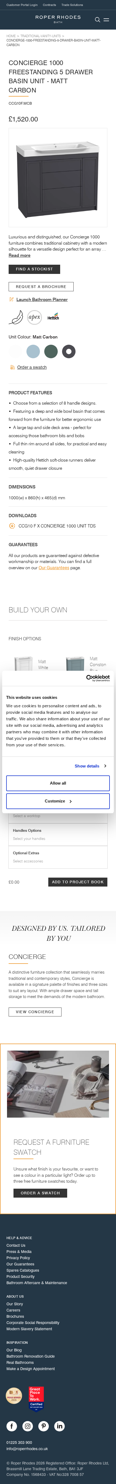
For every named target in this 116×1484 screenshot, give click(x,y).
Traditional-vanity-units (41, 36)
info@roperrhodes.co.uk (27, 1449)
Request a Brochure (41, 286)
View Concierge (35, 1012)
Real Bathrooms (20, 1362)
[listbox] (58, 177)
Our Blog (14, 1350)
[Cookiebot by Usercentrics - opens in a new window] (86, 678)
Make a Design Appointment (30, 1369)
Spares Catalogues (22, 1270)
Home (11, 36)
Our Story (14, 1304)
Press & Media (19, 1251)
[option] (58, 177)
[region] (58, 177)
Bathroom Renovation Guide (30, 1356)
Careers (13, 1310)
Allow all (58, 783)
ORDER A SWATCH (40, 1193)
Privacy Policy (18, 1258)
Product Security (20, 1276)
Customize (55, 801)
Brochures (15, 1316)
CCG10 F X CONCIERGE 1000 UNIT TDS (57, 526)
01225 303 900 (19, 1442)
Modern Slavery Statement (29, 1329)
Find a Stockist (34, 269)
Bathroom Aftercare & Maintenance (36, 1283)
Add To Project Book (78, 882)
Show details (87, 766)
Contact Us (15, 1245)
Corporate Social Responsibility (32, 1322)
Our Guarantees (54, 567)
